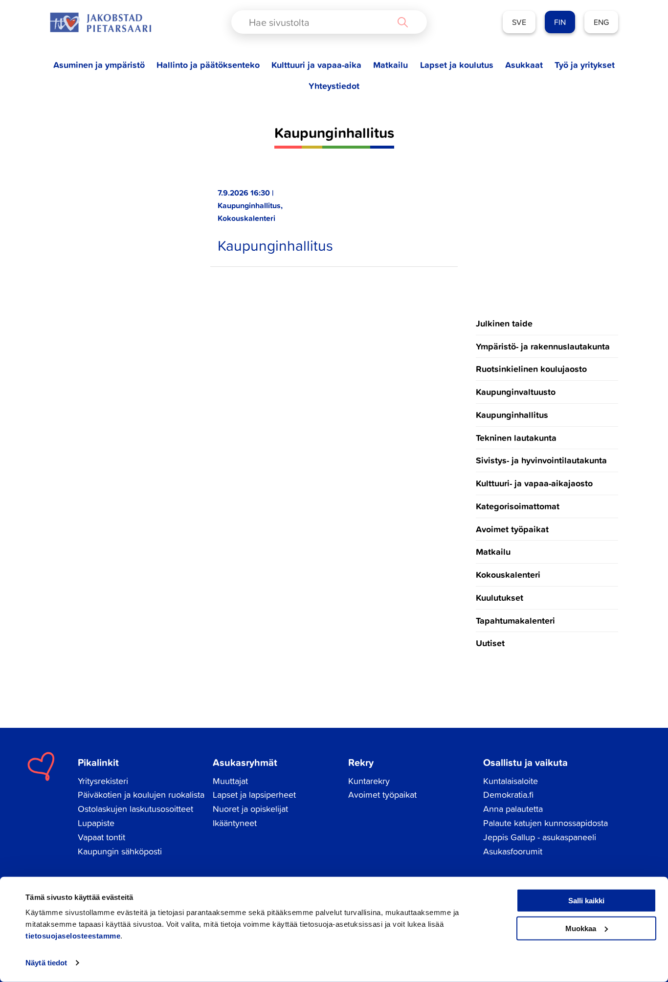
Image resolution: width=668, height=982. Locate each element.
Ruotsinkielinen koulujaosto (531, 368)
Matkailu (390, 65)
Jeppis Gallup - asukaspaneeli (539, 837)
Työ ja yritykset (585, 65)
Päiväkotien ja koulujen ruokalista (141, 794)
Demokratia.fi (508, 794)
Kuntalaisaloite (510, 781)
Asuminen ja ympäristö (99, 65)
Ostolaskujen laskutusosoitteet (135, 809)
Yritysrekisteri (103, 781)
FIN (560, 22)
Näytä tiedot (46, 963)
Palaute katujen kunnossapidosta (545, 823)
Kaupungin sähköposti (120, 851)
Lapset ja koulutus (456, 65)
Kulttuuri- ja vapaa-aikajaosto (534, 483)
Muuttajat (230, 781)
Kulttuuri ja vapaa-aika (316, 65)
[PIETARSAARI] (100, 22)
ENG (601, 22)
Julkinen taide (504, 323)
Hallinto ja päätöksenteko (208, 65)
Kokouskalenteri (508, 574)
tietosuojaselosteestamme (72, 936)
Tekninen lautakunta (516, 437)
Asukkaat (524, 65)
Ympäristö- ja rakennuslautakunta (543, 346)
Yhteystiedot (334, 86)
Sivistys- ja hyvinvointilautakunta (541, 460)
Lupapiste (96, 823)
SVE (519, 22)
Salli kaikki (586, 900)
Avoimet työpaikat (512, 529)
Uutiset (490, 642)
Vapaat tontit (101, 837)
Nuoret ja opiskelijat (250, 809)
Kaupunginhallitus (275, 245)
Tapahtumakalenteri (515, 620)
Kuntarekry (369, 781)
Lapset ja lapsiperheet (254, 794)
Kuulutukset (499, 597)
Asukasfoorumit (512, 851)
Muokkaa (580, 928)
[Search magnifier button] (402, 22)
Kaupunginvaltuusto (516, 391)
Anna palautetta (513, 809)
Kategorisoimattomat (517, 506)
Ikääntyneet (235, 823)
